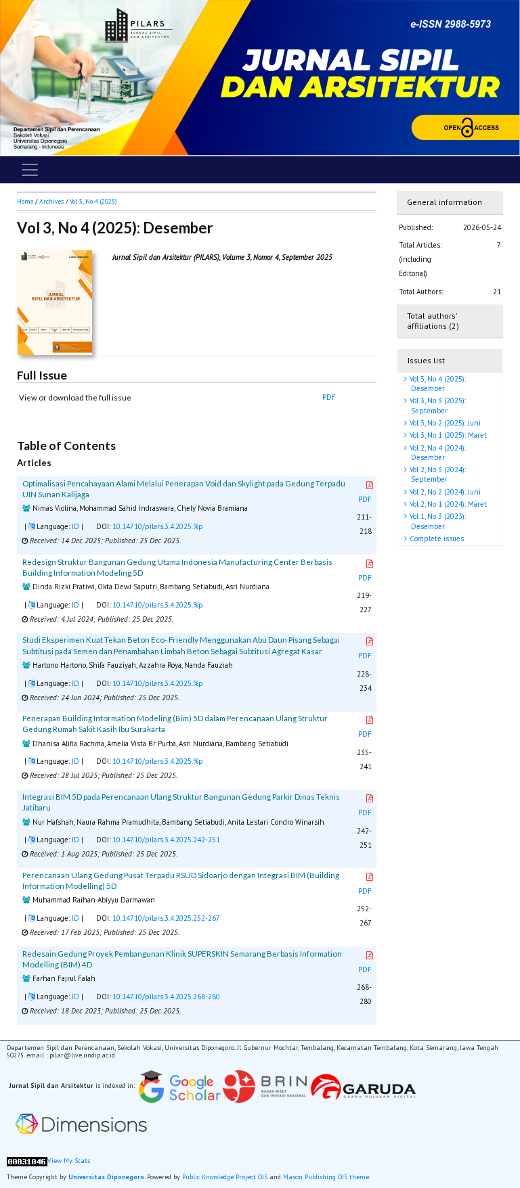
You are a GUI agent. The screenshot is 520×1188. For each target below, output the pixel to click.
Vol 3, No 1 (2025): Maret (447, 435)
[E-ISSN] (265, 1086)
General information (444, 202)
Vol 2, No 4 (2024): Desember (437, 452)
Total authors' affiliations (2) (433, 321)
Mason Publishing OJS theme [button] (326, 1176)
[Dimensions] (81, 1124)
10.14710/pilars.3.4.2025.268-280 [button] (166, 996)
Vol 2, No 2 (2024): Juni (444, 492)
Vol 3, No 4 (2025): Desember (437, 383)
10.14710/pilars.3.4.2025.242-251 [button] (166, 839)
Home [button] (25, 201)
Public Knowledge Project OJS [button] (224, 1176)
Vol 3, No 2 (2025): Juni (444, 423)
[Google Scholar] (180, 1086)
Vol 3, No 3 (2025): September (437, 405)
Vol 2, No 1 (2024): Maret (447, 504)
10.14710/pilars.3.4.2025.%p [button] (157, 526)
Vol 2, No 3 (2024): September (437, 474)
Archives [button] (51, 201)
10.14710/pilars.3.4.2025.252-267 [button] (166, 918)
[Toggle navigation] (30, 169)
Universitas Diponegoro (106, 1176)
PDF (329, 397)
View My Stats (68, 1161)
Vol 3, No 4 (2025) (93, 201)
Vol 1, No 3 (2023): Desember (437, 520)
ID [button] (75, 526)
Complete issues (436, 538)
